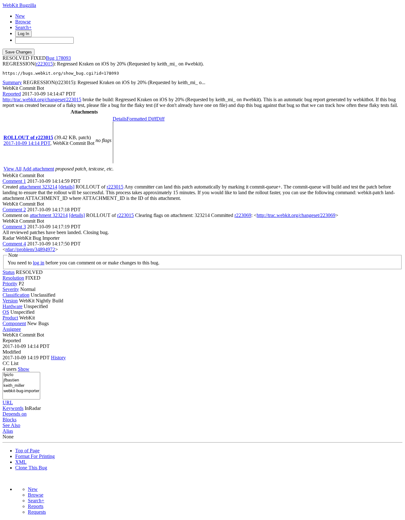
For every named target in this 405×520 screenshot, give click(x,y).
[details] (66, 186)
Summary (12, 82)
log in (38, 262)
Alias (8, 431)
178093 (63, 58)
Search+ (23, 27)
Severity (11, 289)
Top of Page (27, 450)
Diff (160, 118)
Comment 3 (14, 226)
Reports (35, 506)
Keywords (13, 408)
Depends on (15, 414)
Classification (16, 295)
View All (12, 168)
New (20, 16)
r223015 (44, 63)
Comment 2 (14, 209)
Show (23, 369)
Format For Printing (35, 456)
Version (10, 300)
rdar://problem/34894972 (30, 249)
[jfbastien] (21, 380)
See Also (11, 425)
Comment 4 (14, 243)
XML (21, 462)
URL (8, 402)
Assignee (12, 329)
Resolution (13, 278)
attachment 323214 (38, 186)
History (58, 357)
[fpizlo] (21, 375)
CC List (10, 363)
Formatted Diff (141, 118)
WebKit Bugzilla (19, 5)
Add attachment (38, 168)
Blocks (9, 419)
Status (9, 272)
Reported (12, 93)
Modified (12, 352)
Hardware (12, 306)
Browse (23, 21)
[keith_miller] (21, 385)
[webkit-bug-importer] (21, 391)
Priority (10, 283)
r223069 (242, 215)
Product (10, 317)
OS (6, 312)
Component (14, 323)
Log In (23, 33)
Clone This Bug (31, 467)
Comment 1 (14, 181)
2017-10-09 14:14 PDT (26, 143)
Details (120, 118)
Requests (37, 512)
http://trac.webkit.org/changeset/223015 (42, 99)
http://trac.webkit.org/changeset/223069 (296, 215)
